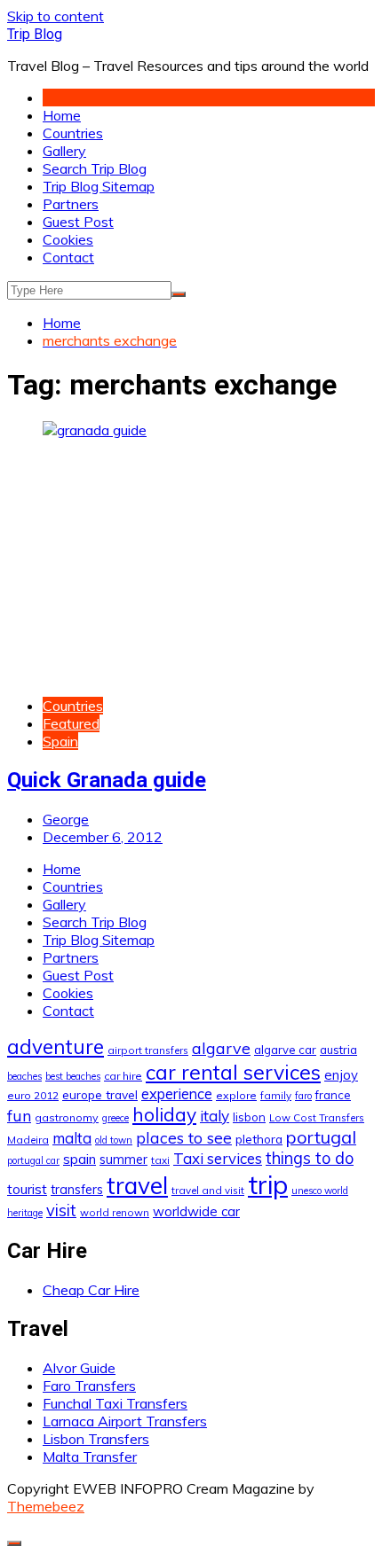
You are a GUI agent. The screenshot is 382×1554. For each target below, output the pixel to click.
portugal (321, 1137)
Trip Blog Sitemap (99, 186)
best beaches (72, 1076)
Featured (71, 723)
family (275, 1095)
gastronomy (67, 1117)
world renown (114, 1212)
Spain (60, 741)
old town (113, 1140)
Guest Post (78, 221)
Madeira (28, 1139)
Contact (68, 257)
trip (268, 1184)
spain (79, 1158)
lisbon (249, 1117)
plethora (259, 1138)
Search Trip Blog (95, 168)
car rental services (233, 1072)
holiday (164, 1114)
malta (72, 1137)
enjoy (341, 1074)
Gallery (64, 151)
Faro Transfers (89, 1385)
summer (123, 1159)
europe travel (100, 1094)
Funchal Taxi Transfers (115, 1403)
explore (236, 1095)
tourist (27, 1189)
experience (176, 1094)
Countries (73, 133)
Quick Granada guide (106, 780)
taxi (160, 1160)
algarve (221, 1048)
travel (137, 1185)
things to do (310, 1158)
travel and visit (207, 1190)
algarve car (285, 1050)
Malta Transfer (90, 1456)
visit (61, 1210)
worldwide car (196, 1211)
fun (19, 1115)
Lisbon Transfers (96, 1439)
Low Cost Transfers (316, 1117)
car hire (123, 1075)
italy (214, 1115)
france (333, 1095)
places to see (184, 1137)
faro (303, 1095)
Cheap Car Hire (91, 1290)
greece (115, 1118)
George (66, 819)
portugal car (33, 1160)
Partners (71, 204)
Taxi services (217, 1158)
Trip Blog (34, 34)
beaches (24, 1076)
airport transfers (147, 1050)
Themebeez (45, 1506)
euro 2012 (33, 1095)
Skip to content (55, 16)
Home (62, 115)
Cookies (68, 239)
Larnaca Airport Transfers (125, 1421)
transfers (77, 1190)
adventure (55, 1046)
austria (338, 1050)
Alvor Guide (79, 1368)
